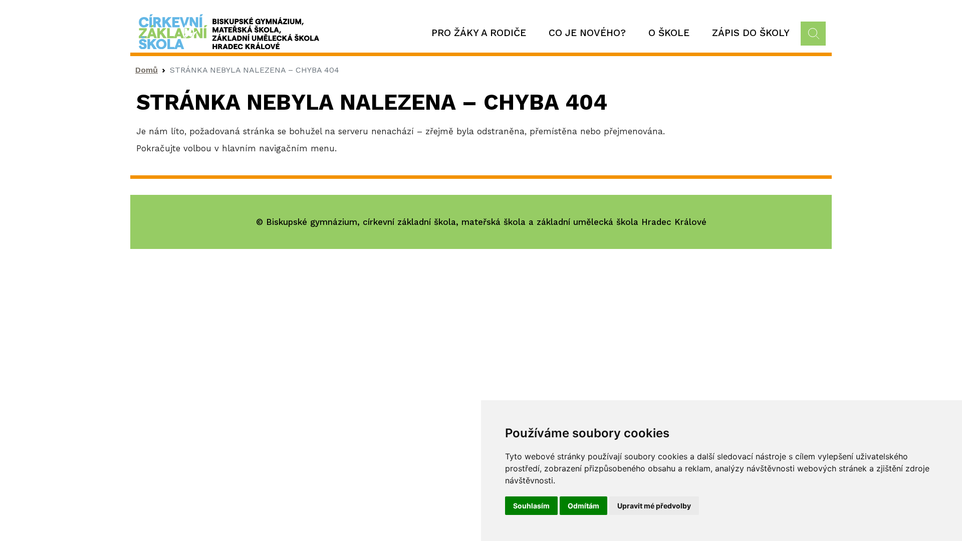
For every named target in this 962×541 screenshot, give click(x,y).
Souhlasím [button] (531, 505)
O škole (668, 33)
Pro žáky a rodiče (478, 33)
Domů (146, 70)
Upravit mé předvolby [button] (654, 505)
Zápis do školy (751, 33)
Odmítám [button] (583, 505)
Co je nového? (587, 33)
